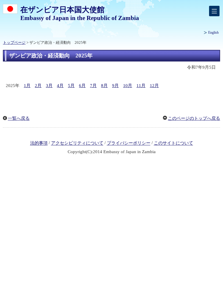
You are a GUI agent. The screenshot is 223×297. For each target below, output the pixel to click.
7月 (93, 85)
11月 (140, 85)
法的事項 (39, 143)
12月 (154, 85)
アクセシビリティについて (77, 143)
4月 (60, 85)
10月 (127, 85)
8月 (104, 85)
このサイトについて (173, 143)
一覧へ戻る (19, 118)
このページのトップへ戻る (194, 118)
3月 (49, 85)
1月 (27, 85)
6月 (82, 85)
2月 (38, 85)
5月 (71, 85)
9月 (115, 85)
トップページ (14, 43)
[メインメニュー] (214, 11)
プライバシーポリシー (128, 143)
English (213, 32)
